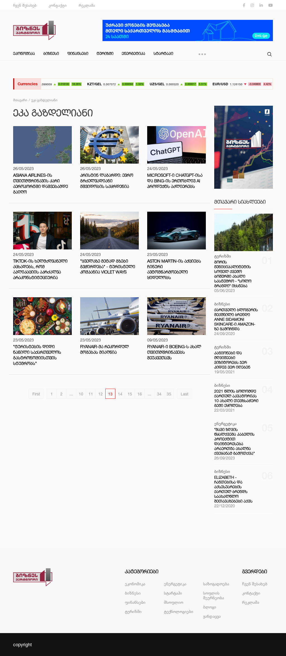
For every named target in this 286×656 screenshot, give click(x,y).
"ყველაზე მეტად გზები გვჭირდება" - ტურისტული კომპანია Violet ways (107, 266)
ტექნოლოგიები (178, 611)
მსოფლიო (173, 602)
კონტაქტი (57, 5)
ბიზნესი (51, 53)
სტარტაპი (163, 53)
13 (110, 393)
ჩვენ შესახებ (24, 5)
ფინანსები (77, 53)
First (36, 393)
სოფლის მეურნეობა (213, 595)
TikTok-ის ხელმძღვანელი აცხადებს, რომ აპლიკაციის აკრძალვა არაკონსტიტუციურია (40, 269)
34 (159, 393)
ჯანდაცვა (212, 616)
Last (184, 393)
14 (120, 393)
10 (81, 393)
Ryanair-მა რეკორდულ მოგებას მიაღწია (104, 349)
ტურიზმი (105, 53)
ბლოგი (209, 607)
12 (100, 393)
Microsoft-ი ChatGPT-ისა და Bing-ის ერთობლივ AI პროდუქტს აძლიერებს (174, 181)
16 (139, 393)
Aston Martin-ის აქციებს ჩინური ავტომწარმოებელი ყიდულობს (174, 269)
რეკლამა (87, 5)
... (71, 393)
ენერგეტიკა (133, 53)
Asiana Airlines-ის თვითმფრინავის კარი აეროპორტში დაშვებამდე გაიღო (40, 184)
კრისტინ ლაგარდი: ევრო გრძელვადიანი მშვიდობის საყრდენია (106, 181)
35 (169, 393)
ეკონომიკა (24, 53)
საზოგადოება (216, 583)
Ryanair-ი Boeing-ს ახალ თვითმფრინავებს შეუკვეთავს (174, 352)
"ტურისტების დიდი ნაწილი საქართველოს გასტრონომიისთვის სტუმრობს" (37, 355)
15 (130, 393)
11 (91, 393)
